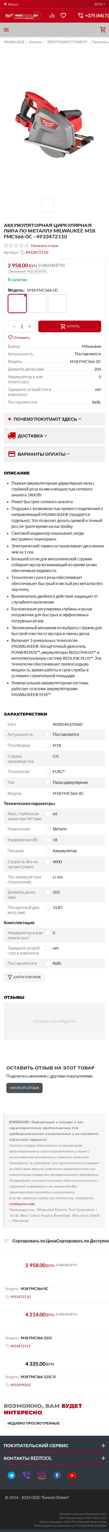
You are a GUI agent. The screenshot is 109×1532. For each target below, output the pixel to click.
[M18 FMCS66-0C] (17, 303)
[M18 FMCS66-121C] (37, 303)
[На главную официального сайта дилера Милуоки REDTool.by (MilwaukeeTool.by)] (23, 15)
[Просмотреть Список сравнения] (52, 15)
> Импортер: (19, 1220)
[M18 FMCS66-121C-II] (57, 303)
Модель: (16, 290)
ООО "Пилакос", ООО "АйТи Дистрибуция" (44, 1220)
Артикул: (11, 252)
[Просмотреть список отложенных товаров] (63, 15)
